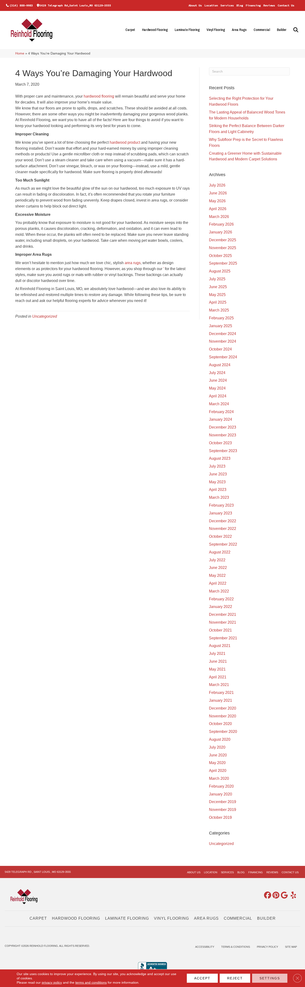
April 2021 (217, 677)
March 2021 (219, 685)
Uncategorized (44, 316)
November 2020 (222, 716)
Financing (253, 5)
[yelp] (291, 895)
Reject (235, 978)
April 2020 (217, 771)
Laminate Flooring (187, 30)
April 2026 (217, 209)
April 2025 (217, 302)
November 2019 (222, 810)
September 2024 (223, 357)
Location (211, 5)
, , (38, 871)
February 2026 (221, 224)
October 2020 (220, 724)
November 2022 (222, 529)
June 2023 (218, 474)
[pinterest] (275, 895)
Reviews (269, 5)
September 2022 (223, 544)
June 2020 (218, 755)
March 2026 (219, 217)
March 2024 (219, 404)
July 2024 (217, 373)
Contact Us (286, 5)
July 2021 (217, 653)
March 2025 (219, 310)
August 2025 (219, 271)
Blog (239, 5)
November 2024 (222, 341)
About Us (195, 5)
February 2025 (221, 318)
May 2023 (217, 482)
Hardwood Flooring (155, 30)
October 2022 (220, 536)
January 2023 (220, 513)
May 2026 (217, 201)
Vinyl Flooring (216, 30)
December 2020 (222, 708)
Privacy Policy (267, 946)
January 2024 (220, 419)
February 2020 (221, 786)
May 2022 (217, 575)
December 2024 (222, 334)
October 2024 (220, 349)
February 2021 (221, 693)
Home (19, 53)
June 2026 (218, 193)
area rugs (133, 263)
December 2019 (222, 802)
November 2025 (222, 248)
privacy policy (52, 982)
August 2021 (219, 646)
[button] (295, 30)
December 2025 (222, 240)
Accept (202, 978)
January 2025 (220, 326)
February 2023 (221, 505)
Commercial (262, 30)
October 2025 (220, 256)
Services (227, 5)
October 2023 (220, 443)
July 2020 (217, 747)
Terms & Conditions (235, 946)
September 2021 (223, 638)
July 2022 (217, 560)
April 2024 (217, 396)
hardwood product (125, 142)
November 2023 (222, 435)
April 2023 (217, 490)
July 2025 (217, 279)
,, (75, 5)
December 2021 (222, 614)
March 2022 (219, 591)
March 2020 (219, 778)
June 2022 (218, 568)
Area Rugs (239, 30)
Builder (281, 30)
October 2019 (220, 817)
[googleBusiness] (283, 895)
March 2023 (219, 497)
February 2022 (221, 599)
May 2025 (217, 295)
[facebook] (266, 895)
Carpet (130, 30)
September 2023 (223, 451)
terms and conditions (91, 982)
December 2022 (222, 521)
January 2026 (220, 232)
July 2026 (217, 185)
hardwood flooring (99, 96)
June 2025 (218, 287)
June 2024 (218, 380)
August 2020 (219, 739)
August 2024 (219, 365)
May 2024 (217, 388)
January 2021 (220, 700)
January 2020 (220, 794)
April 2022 (217, 583)
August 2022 (219, 552)
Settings (269, 978)
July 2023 (217, 466)
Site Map (291, 946)
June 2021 (218, 661)
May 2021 (217, 669)
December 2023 (222, 427)
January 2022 (220, 607)
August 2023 (219, 458)
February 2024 (221, 412)
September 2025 (223, 263)
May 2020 (217, 763)
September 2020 (223, 732)
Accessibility (204, 946)
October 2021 (220, 630)
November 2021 (222, 622)
